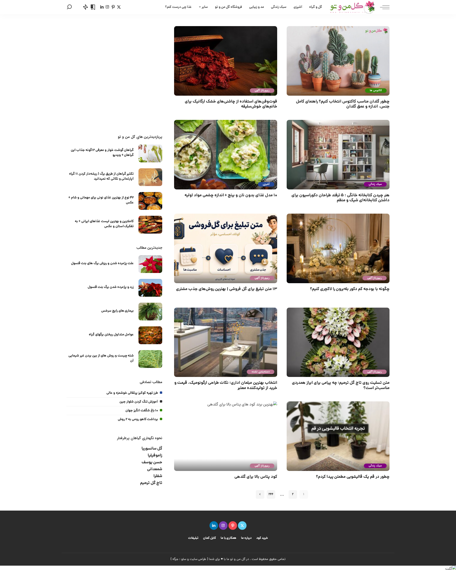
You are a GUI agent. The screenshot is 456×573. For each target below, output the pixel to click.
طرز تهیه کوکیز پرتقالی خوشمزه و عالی (132, 393)
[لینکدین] (102, 7)
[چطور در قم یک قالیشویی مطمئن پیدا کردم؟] (338, 436)
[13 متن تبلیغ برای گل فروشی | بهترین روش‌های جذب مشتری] (225, 248)
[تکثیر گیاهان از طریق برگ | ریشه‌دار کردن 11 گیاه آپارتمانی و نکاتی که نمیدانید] (150, 177)
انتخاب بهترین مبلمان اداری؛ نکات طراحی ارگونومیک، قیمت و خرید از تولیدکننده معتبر (225, 385)
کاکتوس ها (376, 91)
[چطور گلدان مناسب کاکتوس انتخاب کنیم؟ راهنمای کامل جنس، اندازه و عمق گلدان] (338, 61)
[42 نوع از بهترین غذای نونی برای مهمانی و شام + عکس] (150, 201)
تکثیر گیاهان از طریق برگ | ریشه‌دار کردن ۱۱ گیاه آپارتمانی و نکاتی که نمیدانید (101, 176)
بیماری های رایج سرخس (117, 311)
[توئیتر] (119, 7)
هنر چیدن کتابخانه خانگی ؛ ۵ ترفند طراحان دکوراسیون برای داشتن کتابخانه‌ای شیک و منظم (340, 198)
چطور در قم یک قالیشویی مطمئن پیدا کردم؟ (353, 477)
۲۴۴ (271, 494)
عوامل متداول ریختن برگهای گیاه (111, 334)
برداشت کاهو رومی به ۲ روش (138, 419)
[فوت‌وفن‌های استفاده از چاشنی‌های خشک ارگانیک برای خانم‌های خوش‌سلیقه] (225, 61)
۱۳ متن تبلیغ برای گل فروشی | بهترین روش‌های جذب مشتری (226, 289)
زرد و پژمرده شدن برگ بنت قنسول (111, 287)
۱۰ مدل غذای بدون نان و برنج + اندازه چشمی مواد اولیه (231, 195)
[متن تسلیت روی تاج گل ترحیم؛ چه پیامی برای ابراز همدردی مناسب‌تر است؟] (338, 342)
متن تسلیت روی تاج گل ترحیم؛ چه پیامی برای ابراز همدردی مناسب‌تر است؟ (341, 385)
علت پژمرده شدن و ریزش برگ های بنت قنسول (102, 263)
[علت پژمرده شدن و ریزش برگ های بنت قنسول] (150, 264)
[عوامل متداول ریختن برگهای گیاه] (150, 335)
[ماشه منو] (382, 7)
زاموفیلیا (155, 455)
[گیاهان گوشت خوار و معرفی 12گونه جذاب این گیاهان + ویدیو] (150, 153)
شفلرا (157, 476)
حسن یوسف (152, 462)
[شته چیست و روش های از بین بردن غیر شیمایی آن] (150, 359)
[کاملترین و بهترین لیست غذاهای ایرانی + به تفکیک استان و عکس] (150, 225)
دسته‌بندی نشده (260, 372)
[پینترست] (113, 7)
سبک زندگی (375, 184)
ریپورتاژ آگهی (262, 91)
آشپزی (266, 184)
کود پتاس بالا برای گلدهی (255, 477)
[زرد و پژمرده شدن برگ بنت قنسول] (150, 288)
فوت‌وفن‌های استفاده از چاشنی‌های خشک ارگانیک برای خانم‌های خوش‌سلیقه (231, 104)
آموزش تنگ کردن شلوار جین (138, 401)
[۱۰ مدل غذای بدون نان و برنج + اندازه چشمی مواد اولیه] (225, 154)
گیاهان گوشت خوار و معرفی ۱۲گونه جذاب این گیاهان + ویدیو (102, 153)
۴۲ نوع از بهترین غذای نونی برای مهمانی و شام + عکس (101, 200)
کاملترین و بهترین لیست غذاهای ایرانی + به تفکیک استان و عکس (104, 224)
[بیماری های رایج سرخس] (150, 311)
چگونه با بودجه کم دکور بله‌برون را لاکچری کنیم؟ (350, 289)
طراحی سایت (198, 559)
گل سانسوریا (152, 449)
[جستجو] (69, 7)
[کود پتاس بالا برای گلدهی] (225, 436)
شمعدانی (154, 469)
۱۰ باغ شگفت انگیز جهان (141, 410)
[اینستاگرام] (107, 7)
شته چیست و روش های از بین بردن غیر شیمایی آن (101, 358)
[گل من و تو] (352, 7)
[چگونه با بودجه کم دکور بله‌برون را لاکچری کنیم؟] (338, 248)
